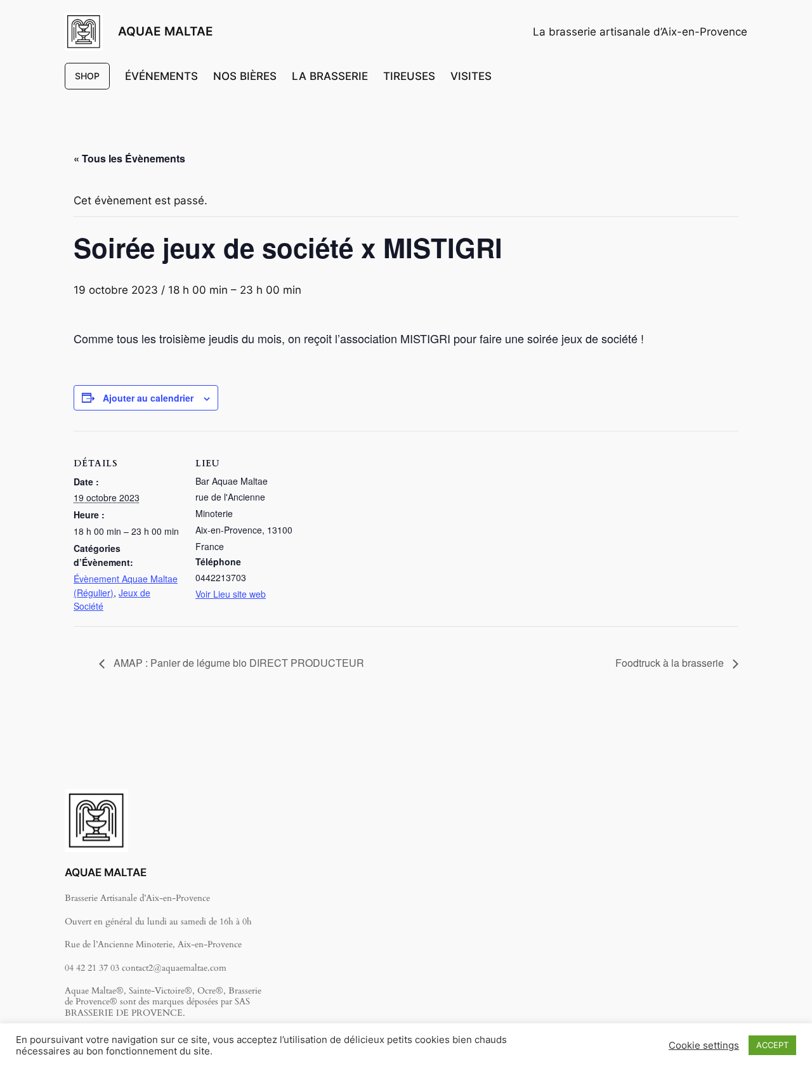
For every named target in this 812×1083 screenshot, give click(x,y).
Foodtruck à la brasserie (670, 662)
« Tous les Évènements (129, 158)
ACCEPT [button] (772, 1045)
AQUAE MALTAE (165, 31)
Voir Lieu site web (230, 593)
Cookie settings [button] (704, 1045)
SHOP (87, 75)
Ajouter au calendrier (148, 397)
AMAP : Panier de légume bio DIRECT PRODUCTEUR (237, 662)
